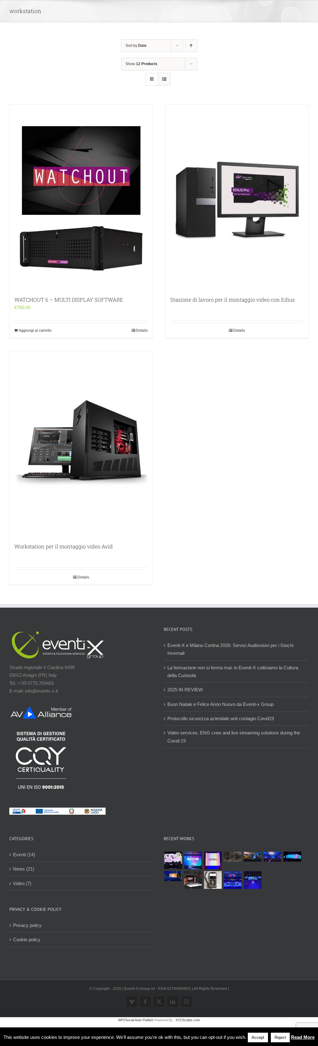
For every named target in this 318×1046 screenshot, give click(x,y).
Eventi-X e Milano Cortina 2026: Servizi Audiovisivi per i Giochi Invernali (230, 649)
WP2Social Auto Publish (135, 1020)
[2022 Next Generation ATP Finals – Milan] (232, 880)
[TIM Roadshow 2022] (252, 880)
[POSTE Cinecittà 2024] (173, 876)
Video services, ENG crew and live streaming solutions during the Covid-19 (233, 736)
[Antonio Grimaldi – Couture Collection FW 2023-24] (212, 880)
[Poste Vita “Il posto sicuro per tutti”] (272, 856)
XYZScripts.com (187, 1020)
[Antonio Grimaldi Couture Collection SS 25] (232, 856)
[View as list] (164, 79)
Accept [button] (258, 1037)
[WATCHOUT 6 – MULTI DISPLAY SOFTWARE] (81, 197)
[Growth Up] (193, 860)
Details (142, 330)
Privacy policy (27, 925)
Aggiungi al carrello (35, 330)
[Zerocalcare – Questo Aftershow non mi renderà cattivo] (193, 880)
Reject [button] (280, 1037)
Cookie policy (26, 939)
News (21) (23, 868)
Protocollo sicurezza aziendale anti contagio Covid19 (220, 718)
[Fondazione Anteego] (212, 860)
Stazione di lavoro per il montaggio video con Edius (232, 299)
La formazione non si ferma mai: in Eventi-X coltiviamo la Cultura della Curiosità (232, 671)
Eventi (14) (24, 854)
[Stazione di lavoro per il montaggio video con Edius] (237, 197)
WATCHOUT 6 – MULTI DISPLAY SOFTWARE (68, 299)
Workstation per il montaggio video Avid (63, 546)
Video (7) (22, 883)
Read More (303, 1037)
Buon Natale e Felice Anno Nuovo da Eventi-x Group (220, 704)
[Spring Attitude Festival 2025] (173, 860)
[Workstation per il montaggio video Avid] (81, 444)
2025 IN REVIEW (185, 689)
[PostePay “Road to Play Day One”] (252, 856)
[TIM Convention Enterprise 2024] (292, 856)
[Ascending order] (191, 45)
